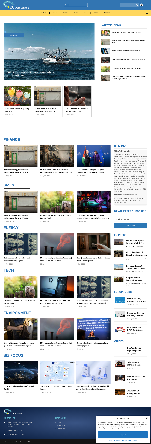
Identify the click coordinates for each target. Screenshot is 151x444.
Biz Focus (13, 355)
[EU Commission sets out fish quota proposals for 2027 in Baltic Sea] (49, 54)
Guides (65, 13)
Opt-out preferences (114, 440)
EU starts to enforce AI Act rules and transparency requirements (55, 301)
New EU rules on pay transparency (136, 377)
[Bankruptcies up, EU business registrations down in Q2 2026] (47, 96)
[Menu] (147, 13)
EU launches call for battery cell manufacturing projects (17, 259)
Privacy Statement (127, 440)
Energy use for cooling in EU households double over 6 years (93, 259)
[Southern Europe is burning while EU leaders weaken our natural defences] (118, 242)
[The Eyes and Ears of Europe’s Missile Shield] (21, 372)
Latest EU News (111, 25)
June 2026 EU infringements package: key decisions (133, 392)
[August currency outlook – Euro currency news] (105, 52)
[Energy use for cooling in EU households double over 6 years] (94, 244)
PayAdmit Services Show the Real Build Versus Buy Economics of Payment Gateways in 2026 (92, 387)
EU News (43, 13)
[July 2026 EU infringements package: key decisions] (120, 364)
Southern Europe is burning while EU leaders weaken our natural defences (135, 242)
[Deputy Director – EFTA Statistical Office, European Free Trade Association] (120, 329)
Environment (17, 313)
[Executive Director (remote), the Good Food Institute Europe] (120, 315)
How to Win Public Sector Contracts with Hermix (56, 387)
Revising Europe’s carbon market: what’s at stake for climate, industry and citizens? (136, 267)
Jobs (85, 13)
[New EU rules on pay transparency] (120, 379)
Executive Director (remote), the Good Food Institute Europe (135, 314)
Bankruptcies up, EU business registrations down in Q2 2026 (45, 110)
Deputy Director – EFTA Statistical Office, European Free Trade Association (135, 328)
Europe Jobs (123, 291)
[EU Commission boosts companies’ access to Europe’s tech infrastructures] (94, 202)
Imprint (135, 440)
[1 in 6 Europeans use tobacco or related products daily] (77, 96)
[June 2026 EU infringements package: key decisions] (120, 393)
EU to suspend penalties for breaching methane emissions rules (56, 259)
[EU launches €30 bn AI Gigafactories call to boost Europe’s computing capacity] (94, 287)
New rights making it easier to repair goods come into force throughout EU (19, 344)
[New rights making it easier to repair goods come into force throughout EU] (20, 329)
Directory (107, 13)
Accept (123, 435)
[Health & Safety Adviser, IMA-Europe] (120, 301)
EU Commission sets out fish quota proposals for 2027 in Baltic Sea (30, 74)
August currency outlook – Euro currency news (126, 50)
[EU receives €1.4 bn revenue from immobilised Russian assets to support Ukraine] (105, 79)
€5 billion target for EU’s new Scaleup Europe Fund (127, 68)
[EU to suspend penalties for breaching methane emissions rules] (57, 244)
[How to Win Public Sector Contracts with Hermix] (57, 372)
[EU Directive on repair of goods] (120, 350)
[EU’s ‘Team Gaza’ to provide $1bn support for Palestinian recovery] (94, 156)
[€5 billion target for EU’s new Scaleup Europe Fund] (105, 70)
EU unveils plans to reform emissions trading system (92, 344)
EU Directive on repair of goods (134, 349)
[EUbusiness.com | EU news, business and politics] (16, 5)
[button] (147, 418)
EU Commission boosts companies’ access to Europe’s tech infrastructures (93, 216)
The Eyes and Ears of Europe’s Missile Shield (19, 387)
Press (76, 13)
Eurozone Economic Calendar (125, 195)
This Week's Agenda (122, 151)
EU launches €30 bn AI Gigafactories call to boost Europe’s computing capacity (93, 301)
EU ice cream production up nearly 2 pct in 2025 (17, 110)
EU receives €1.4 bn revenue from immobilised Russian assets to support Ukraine (128, 78)
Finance (12, 139)
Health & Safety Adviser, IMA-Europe (136, 299)
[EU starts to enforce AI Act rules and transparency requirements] (57, 287)
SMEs (9, 185)
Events (96, 13)
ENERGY (11, 227)
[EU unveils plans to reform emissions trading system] (94, 329)
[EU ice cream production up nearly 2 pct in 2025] (17, 96)
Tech (9, 270)
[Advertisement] (75, 126)
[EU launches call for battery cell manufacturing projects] (20, 244)
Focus (55, 13)
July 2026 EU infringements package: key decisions (133, 363)
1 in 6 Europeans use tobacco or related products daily (77, 110)
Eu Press (120, 235)
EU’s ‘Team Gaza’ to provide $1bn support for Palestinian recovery (90, 171)
